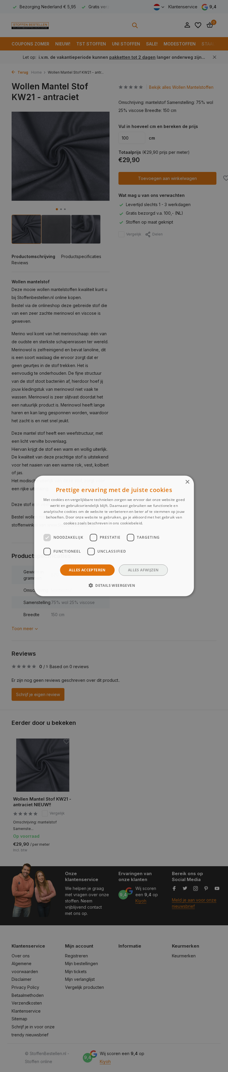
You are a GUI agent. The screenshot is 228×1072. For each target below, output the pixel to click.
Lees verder (154, 523)
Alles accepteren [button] (87, 570)
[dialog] (114, 536)
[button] (114, 585)
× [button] (187, 482)
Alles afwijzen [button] (143, 570)
